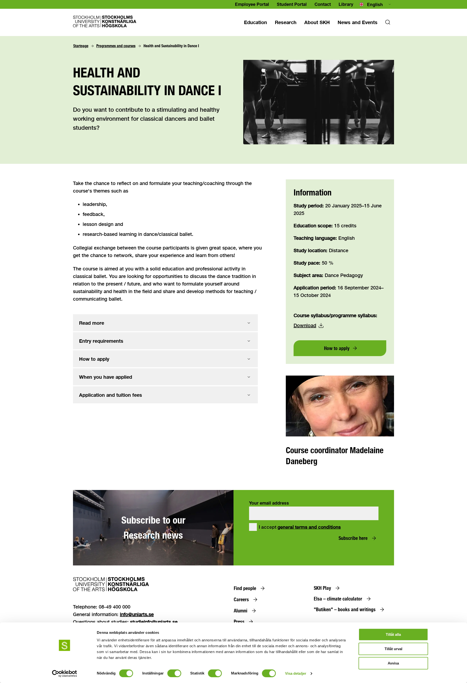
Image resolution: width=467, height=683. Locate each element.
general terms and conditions (309, 527)
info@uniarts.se (137, 614)
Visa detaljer (295, 673)
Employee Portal (252, 4)
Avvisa (393, 663)
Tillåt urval (393, 649)
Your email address (269, 503)
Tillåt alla (393, 634)
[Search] (387, 24)
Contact (322, 4)
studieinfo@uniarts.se (154, 622)
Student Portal (292, 4)
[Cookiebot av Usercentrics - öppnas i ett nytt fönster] (64, 673)
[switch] (174, 673)
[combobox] (375, 4)
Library (346, 4)
